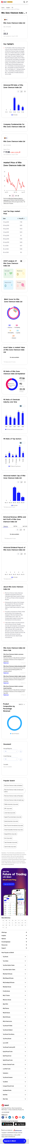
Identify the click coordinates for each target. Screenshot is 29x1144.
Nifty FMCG (5, 1004)
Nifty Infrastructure (7, 1021)
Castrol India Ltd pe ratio (10, 846)
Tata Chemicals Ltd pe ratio (10, 842)
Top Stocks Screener (8, 1077)
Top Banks (5, 1081)
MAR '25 (21, 704)
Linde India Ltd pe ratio (9, 812)
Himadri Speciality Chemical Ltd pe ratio (13, 829)
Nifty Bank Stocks (7, 986)
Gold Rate (5, 1094)
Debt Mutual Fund (7, 1055)
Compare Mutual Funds (8, 1086)
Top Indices (5, 961)
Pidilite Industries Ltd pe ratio (11, 804)
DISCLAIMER (17, 1135)
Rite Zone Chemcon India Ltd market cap (14, 800)
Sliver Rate (5, 1099)
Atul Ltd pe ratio (8, 838)
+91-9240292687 (5, 1112)
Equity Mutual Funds (7, 1051)
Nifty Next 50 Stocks (7, 974)
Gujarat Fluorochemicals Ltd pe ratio (12, 817)
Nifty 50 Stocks (6, 1012)
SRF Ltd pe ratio (8, 808)
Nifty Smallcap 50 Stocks (8, 982)
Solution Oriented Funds (8, 1064)
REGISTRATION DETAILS (7, 1135)
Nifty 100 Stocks (6, 1017)
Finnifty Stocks (6, 991)
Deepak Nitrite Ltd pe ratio (10, 834)
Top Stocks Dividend (7, 1030)
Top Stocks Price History (8, 1034)
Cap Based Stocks (7, 1090)
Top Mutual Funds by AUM (9, 1047)
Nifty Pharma (6, 1008)
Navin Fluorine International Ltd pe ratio (13, 825)
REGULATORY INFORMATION (8, 1136)
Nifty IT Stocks (6, 995)
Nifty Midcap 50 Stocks (8, 978)
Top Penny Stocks (7, 1038)
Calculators (5, 1073)
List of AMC (5, 1043)
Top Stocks (5, 956)
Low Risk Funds (6, 1068)
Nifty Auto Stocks (7, 999)
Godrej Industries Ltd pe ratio (11, 821)
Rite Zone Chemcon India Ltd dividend (13, 785)
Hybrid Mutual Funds (8, 1060)
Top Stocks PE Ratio (7, 1025)
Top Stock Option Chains (8, 965)
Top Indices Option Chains (9, 969)
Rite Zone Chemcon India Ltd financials (13, 795)
